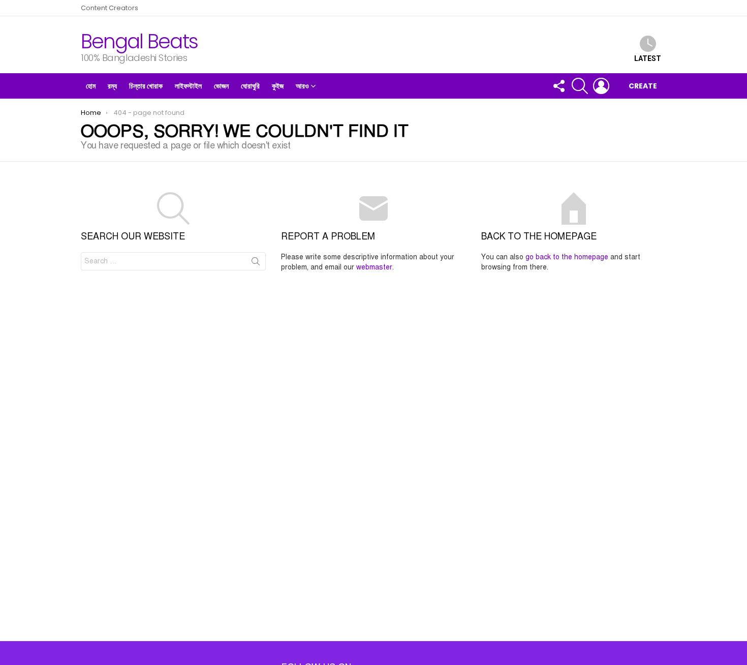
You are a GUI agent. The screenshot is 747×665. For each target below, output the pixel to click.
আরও (302, 86)
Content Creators (109, 8)
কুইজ (278, 86)
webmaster (374, 267)
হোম (91, 86)
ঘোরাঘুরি (250, 86)
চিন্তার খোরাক (146, 86)
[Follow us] (558, 86)
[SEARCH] (580, 86)
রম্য (112, 86)
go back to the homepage (566, 257)
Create (643, 86)
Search (255, 263)
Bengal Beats (139, 41)
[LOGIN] (601, 86)
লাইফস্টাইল (188, 86)
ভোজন (221, 86)
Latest (647, 58)
